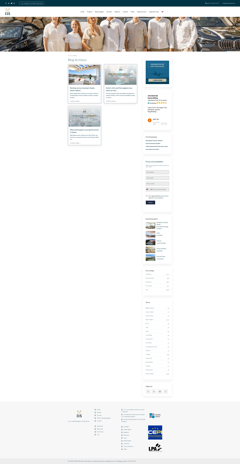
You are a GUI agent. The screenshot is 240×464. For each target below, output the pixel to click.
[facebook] (6, 3)
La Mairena (149, 342)
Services (109, 12)
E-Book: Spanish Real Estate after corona (157, 146)
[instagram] (14, 3)
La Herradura (149, 339)
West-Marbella (150, 373)
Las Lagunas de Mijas (151, 346)
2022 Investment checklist (153, 143)
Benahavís (126, 435)
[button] (165, 123)
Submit (150, 202)
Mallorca (148, 350)
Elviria (147, 323)
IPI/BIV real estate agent (104, 418)
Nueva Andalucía (128, 446)
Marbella (148, 354)
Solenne (159, 241)
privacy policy (164, 196)
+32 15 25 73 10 (214, 3)
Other (132, 12)
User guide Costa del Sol (152, 149)
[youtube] (11, 3)
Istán (147, 331)
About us (117, 12)
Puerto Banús (149, 362)
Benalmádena (127, 441)
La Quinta (126, 443)
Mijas (125, 438)
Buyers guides (99, 12)
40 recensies (162, 100)
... (111, 97)
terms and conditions (157, 198)
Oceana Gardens (161, 248)
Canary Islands (149, 312)
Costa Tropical (149, 315)
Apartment (148, 274)
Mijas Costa (149, 358)
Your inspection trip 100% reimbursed (31, 3)
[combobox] (149, 189)
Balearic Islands (150, 308)
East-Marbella (149, 319)
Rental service (141, 12)
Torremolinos (149, 370)
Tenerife (148, 366)
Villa (147, 289)
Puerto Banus (127, 429)
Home (82, 12)
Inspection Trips (154, 12)
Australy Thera (161, 256)
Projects (89, 12)
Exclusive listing (150, 278)
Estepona (126, 432)
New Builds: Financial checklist (154, 140)
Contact (125, 12)
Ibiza (147, 327)
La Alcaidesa (149, 335)
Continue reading (74, 101)
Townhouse (149, 285)
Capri (158, 233)
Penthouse (148, 282)
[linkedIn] (9, 3)
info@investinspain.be (228, 3)
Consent (148, 194)
